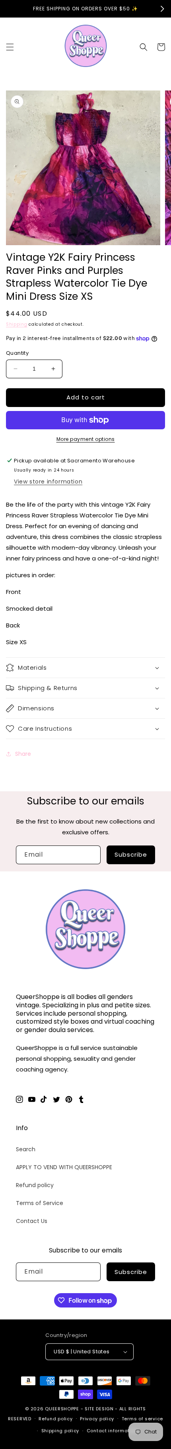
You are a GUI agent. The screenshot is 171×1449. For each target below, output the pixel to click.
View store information (48, 482)
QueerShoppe (62, 1409)
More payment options (85, 439)
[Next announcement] (162, 9)
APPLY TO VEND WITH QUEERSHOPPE (64, 1167)
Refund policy (35, 1185)
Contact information (112, 1430)
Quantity (17, 353)
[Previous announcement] (8, 9)
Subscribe (131, 854)
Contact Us (31, 1221)
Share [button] (23, 754)
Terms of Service (39, 1203)
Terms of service (142, 1419)
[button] (10, 47)
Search (25, 1149)
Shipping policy (60, 1430)
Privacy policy (97, 1419)
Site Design (99, 1409)
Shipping (16, 324)
